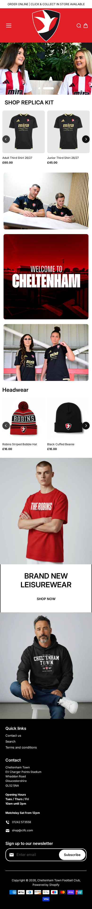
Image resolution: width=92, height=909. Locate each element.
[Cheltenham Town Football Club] (46, 25)
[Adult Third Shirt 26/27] (23, 132)
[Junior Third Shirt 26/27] (68, 132)
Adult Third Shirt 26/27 (17, 158)
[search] (79, 25)
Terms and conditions (21, 747)
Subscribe (72, 855)
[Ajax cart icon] (85, 25)
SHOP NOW (46, 599)
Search (10, 741)
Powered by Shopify (46, 885)
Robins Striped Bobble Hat (19, 444)
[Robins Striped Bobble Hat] (23, 418)
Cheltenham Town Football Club (58, 880)
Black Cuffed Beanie (60, 444)
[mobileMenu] (9, 25)
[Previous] (6, 139)
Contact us (13, 735)
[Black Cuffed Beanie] (68, 418)
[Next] (86, 139)
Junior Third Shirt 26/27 (63, 158)
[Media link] (46, 68)
